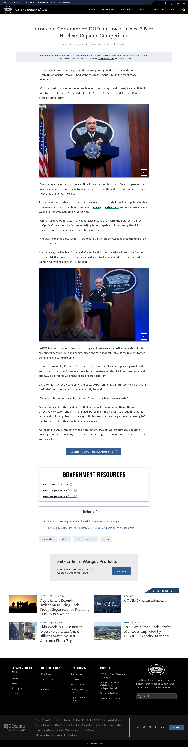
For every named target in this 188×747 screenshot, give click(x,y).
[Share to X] (118, 44)
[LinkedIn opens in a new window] (178, 4)
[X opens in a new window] (159, 4)
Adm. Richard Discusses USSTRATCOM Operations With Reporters (97, 527)
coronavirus (48, 539)
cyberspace (112, 207)
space (96, 207)
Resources (159, 9)
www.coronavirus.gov (55, 484)
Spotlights (127, 9)
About (142, 9)
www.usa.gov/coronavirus (58, 496)
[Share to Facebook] (114, 44)
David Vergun (90, 44)
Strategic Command (85, 539)
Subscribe (121, 570)
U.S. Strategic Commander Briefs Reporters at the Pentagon (87, 521)
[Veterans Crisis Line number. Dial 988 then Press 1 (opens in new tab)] (14, 727)
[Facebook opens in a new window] (165, 4)
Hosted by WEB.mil (94, 743)
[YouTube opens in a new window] (184, 4)
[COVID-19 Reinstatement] (135, 603)
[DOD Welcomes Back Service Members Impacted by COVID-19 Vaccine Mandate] (135, 630)
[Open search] (184, 9)
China (64, 539)
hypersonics (80, 211)
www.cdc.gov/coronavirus (58, 490)
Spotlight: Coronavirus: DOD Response (92, 451)
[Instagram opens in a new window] (171, 4)
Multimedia (108, 9)
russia (106, 539)
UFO (174, 9)
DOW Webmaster (106, 58)
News (92, 9)
